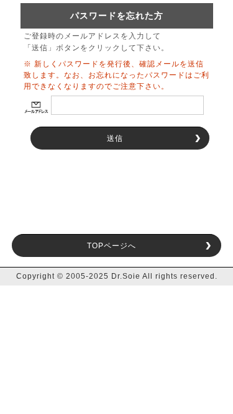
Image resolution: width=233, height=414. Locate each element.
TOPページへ (111, 245)
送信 (115, 138)
